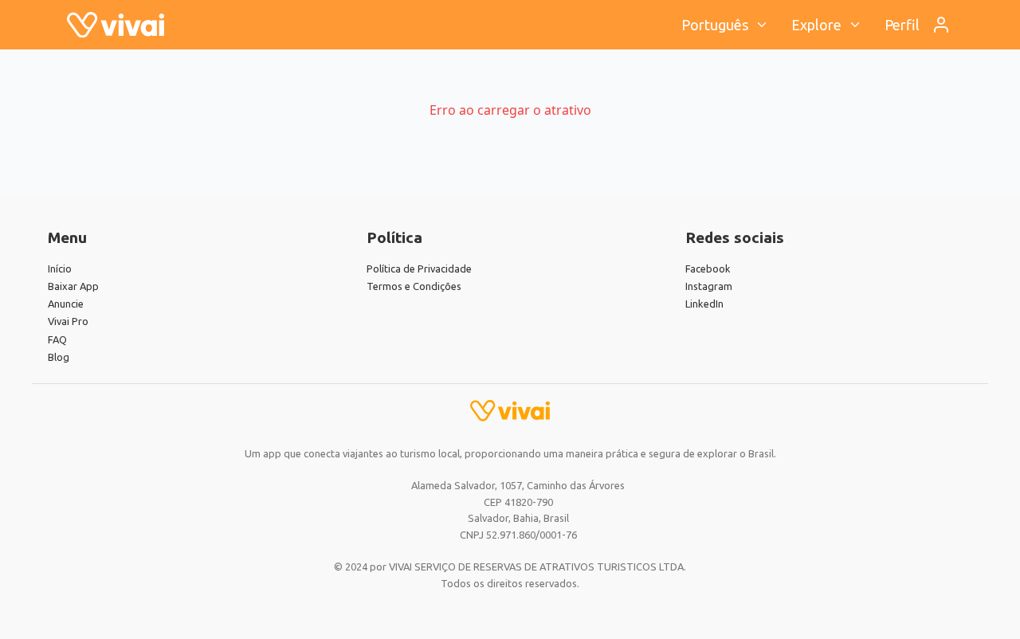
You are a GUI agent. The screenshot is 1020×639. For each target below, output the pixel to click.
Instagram (708, 286)
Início (60, 268)
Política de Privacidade (419, 268)
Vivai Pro (68, 321)
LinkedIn (704, 303)
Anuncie (66, 303)
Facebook (708, 268)
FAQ (57, 339)
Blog (58, 357)
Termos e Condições (414, 286)
